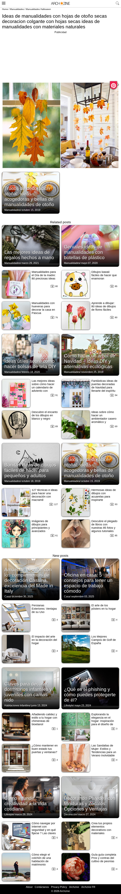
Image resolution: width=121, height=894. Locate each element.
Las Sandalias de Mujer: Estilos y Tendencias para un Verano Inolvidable (103, 750)
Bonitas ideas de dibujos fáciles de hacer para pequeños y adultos (30, 470)
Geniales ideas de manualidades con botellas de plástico (84, 252)
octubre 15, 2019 (31, 210)
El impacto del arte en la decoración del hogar (44, 640)
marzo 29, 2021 (30, 263)
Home (5, 9)
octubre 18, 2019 (31, 481)
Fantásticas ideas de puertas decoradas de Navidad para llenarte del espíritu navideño (104, 387)
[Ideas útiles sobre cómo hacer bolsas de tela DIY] (30, 354)
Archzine (74, 887)
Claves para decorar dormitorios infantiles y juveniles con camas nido (28, 692)
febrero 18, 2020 (31, 372)
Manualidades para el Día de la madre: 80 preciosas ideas (44, 275)
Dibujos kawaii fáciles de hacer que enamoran (104, 275)
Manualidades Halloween (38, 9)
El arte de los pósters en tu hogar (103, 607)
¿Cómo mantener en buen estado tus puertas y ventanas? (45, 749)
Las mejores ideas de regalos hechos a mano (29, 255)
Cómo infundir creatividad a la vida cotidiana (25, 803)
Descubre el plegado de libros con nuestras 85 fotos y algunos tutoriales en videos (104, 528)
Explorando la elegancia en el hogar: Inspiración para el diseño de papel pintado (102, 721)
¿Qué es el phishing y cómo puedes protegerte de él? (90, 695)
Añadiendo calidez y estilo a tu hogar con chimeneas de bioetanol (44, 719)
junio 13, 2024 (39, 705)
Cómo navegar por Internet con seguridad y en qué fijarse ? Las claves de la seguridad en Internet (44, 831)
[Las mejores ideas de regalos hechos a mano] (30, 245)
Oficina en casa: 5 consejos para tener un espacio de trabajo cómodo (88, 583)
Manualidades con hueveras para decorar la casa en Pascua (43, 308)
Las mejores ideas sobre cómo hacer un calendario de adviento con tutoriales (43, 387)
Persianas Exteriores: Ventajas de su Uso (44, 609)
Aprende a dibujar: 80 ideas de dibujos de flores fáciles (103, 306)
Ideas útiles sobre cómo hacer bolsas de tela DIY (30, 364)
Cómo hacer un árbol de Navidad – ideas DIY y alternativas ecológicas (89, 361)
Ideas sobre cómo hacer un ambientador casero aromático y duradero (103, 418)
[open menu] (3, 2)
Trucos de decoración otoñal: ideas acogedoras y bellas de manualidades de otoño (29, 196)
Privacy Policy (59, 887)
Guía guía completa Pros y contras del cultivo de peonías (103, 858)
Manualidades (17, 9)
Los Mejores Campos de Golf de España (103, 640)
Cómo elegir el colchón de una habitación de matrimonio (41, 859)
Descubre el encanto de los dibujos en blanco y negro (45, 415)
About (29, 887)
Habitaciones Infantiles (17, 705)
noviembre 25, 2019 (92, 372)
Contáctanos (42, 887)
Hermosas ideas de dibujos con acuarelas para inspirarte (103, 494)
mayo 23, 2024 (83, 705)
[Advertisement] (28, 56)
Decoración (70, 814)
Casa (7, 596)
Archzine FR (88, 887)
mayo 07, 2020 (89, 263)
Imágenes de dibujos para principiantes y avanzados (41, 526)
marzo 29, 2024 (23, 814)
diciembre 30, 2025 (22, 596)
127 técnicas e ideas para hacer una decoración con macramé (45, 494)
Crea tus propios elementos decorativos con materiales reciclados (101, 830)
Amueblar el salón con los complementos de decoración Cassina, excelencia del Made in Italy (28, 580)
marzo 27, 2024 (86, 814)
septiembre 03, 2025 (82, 596)
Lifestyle (68, 705)
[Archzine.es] (60, 4)
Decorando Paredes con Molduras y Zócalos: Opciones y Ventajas (89, 803)
